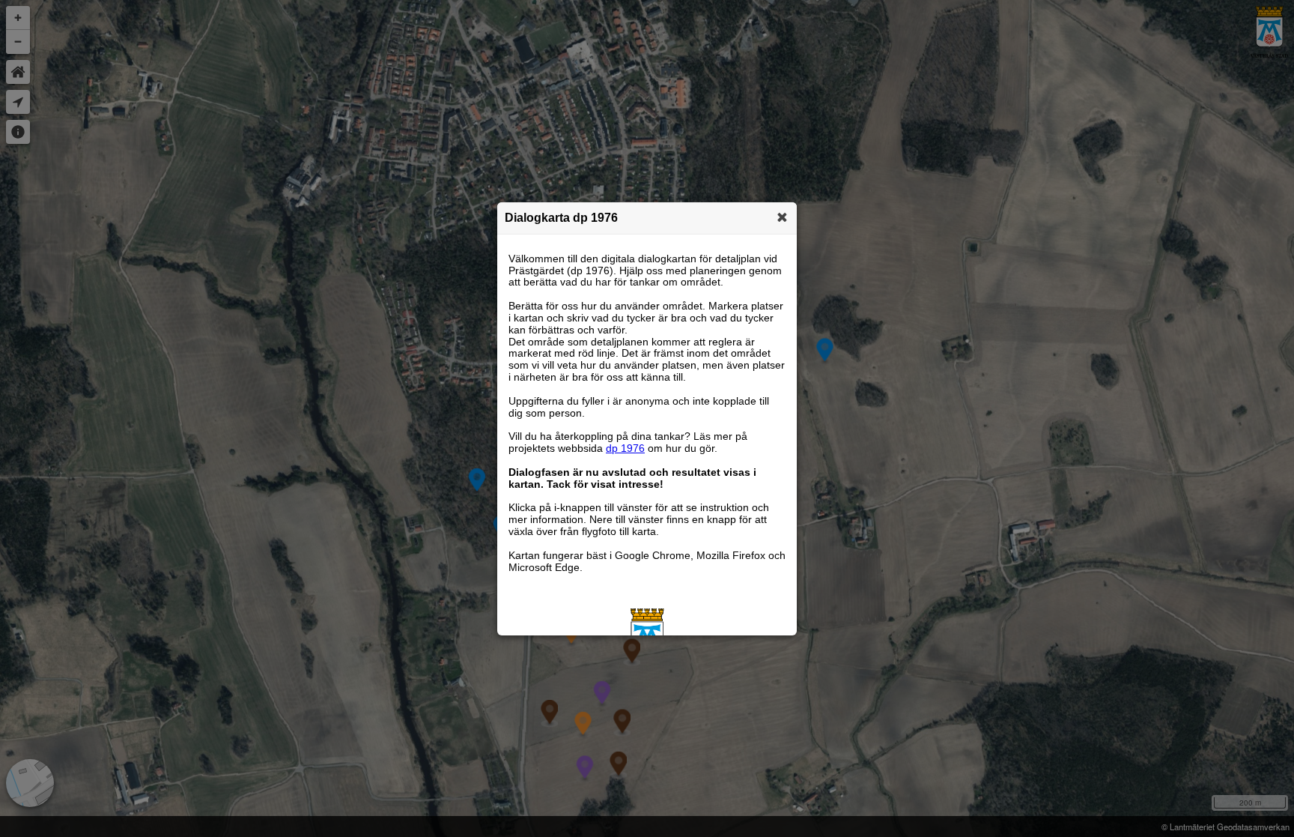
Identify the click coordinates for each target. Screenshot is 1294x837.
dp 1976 (625, 448)
